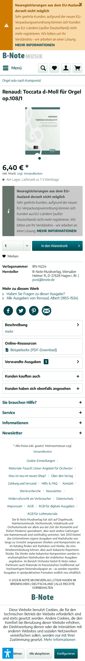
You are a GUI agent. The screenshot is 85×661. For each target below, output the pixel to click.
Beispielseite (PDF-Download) (33, 350)
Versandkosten (42, 451)
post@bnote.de (43, 280)
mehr (9, 331)
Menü (16, 67)
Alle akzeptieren (39, 653)
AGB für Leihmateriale (42, 514)
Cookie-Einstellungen (41, 461)
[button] (7, 653)
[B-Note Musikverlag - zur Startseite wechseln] (22, 57)
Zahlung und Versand (22, 483)
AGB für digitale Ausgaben (56, 506)
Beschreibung (16, 325)
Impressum (14, 506)
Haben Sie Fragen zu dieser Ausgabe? (35, 294)
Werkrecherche (30, 491)
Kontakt (68, 483)
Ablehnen (16, 653)
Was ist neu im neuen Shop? (27, 476)
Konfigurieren (66, 653)
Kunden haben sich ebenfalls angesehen (38, 388)
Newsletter (54, 491)
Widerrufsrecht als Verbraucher (29, 498)
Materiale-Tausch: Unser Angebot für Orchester (41, 468)
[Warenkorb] (77, 68)
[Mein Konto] (66, 68)
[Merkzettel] (54, 68)
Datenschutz (64, 498)
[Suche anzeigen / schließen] (42, 68)
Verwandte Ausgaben (26, 362)
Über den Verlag (62, 476)
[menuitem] (12, 68)
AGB (30, 506)
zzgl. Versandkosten (29, 173)
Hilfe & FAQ (49, 483)
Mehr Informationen (60, 639)
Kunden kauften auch (22, 376)
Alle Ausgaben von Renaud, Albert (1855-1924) (42, 298)
